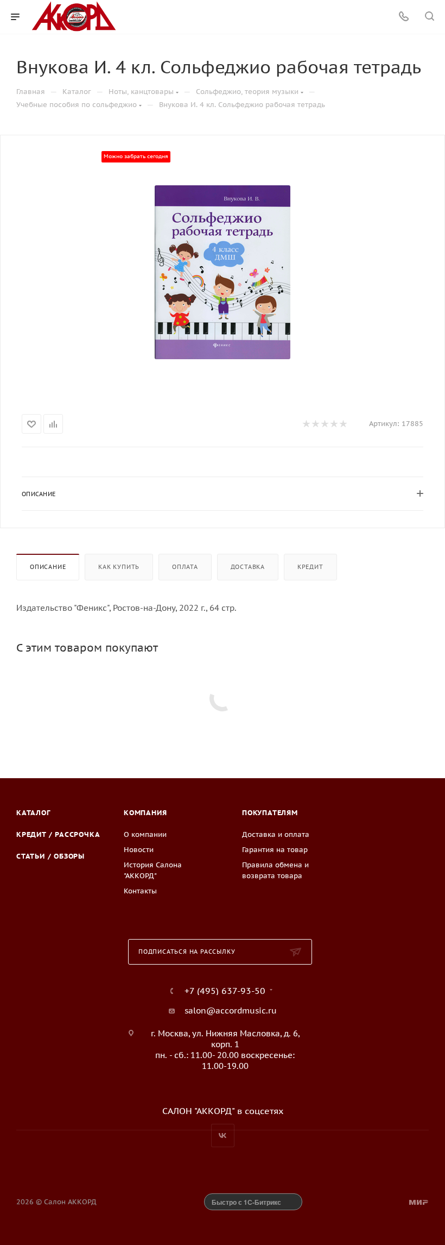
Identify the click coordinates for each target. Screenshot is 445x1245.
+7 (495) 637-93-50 (225, 990)
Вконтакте (222, 1135)
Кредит (310, 567)
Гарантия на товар (275, 849)
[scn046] (222, 272)
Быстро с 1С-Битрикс (246, 1202)
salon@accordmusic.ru (231, 1010)
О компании (145, 834)
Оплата (185, 567)
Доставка (248, 567)
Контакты (140, 891)
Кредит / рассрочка (58, 834)
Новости (139, 849)
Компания (145, 812)
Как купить (118, 567)
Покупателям (270, 812)
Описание (48, 567)
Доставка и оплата (275, 834)
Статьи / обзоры (50, 856)
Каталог (33, 812)
